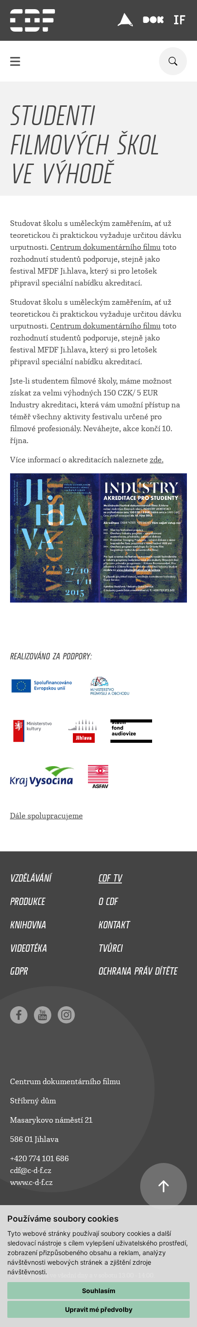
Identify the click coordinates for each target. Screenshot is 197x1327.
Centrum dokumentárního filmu (105, 247)
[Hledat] (173, 61)
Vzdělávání (30, 875)
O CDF (108, 899)
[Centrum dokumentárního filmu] (32, 20)
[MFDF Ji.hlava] (125, 19)
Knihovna (28, 922)
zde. (157, 459)
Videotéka (28, 945)
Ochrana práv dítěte (137, 968)
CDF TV (110, 875)
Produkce (27, 899)
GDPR (19, 968)
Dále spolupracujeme (46, 816)
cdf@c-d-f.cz (30, 1170)
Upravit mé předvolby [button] (98, 1309)
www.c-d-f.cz (31, 1182)
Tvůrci (110, 945)
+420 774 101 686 (39, 1158)
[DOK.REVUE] (153, 20)
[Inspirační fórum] (179, 19)
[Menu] (15, 61)
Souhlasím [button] (98, 1290)
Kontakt (114, 922)
